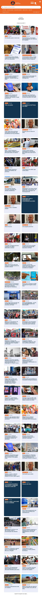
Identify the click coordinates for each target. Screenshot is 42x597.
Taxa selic (30, 9)
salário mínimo (25, 9)
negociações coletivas (18, 9)
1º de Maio (4, 9)
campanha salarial (10, 9)
